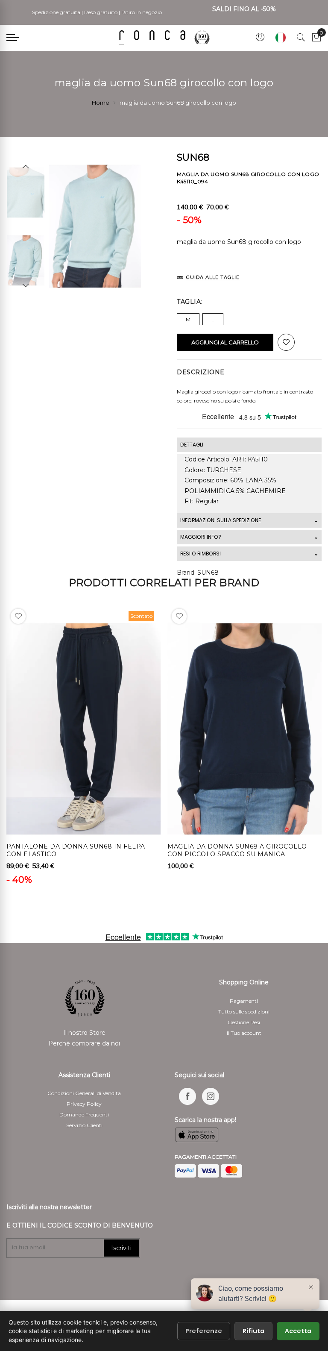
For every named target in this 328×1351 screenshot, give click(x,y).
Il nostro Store (84, 1033)
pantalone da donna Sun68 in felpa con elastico (75, 850)
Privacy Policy (84, 1104)
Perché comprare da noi (84, 1043)
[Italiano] (280, 37)
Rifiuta (253, 1331)
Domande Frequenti (84, 1114)
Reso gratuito (100, 12)
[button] (18, 616)
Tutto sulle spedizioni (243, 1011)
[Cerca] (301, 37)
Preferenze (203, 1331)
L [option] (212, 319)
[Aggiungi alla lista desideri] (286, 342)
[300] (166, 37)
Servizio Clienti (84, 1125)
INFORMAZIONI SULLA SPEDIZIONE (220, 520)
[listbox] (249, 317)
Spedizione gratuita (56, 12)
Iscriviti (121, 1248)
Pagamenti (244, 1001)
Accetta (298, 1331)
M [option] (188, 319)
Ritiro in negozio (141, 12)
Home (100, 102)
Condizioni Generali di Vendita (84, 1093)
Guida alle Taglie (213, 277)
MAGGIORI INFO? (200, 536)
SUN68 (208, 572)
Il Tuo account (244, 1033)
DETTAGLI (191, 444)
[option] (25, 260)
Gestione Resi (244, 1022)
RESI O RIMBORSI (200, 553)
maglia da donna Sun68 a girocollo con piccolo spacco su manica (237, 850)
